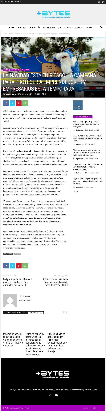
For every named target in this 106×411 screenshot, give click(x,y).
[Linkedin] (103, 2)
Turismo (89, 27)
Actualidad (49, 27)
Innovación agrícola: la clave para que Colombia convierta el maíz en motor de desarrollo (13, 339)
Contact (94, 408)
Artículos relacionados (16, 313)
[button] (101, 28)
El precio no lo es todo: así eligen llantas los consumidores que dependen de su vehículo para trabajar (57, 342)
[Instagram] (98, 2)
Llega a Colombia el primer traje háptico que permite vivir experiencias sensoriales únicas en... (88, 181)
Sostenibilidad (65, 27)
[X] (12, 103)
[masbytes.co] (53, 14)
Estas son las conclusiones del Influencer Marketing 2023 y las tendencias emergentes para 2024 (87, 166)
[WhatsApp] (25, 103)
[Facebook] (6, 103)
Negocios (21, 27)
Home (11, 27)
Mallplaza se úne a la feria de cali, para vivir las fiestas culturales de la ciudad (17, 282)
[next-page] (66, 312)
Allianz (17, 254)
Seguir (78, 101)
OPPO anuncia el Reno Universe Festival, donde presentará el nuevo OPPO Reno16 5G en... (87, 138)
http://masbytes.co (25, 300)
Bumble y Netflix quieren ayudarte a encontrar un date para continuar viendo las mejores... (87, 124)
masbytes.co (11, 94)
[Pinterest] (19, 103)
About (86, 408)
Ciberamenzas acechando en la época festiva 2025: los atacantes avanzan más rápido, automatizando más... (87, 152)
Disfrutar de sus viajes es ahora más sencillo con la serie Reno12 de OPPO (55, 282)
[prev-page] (63, 312)
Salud (79, 27)
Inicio (5, 34)
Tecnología (34, 27)
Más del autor (36, 313)
